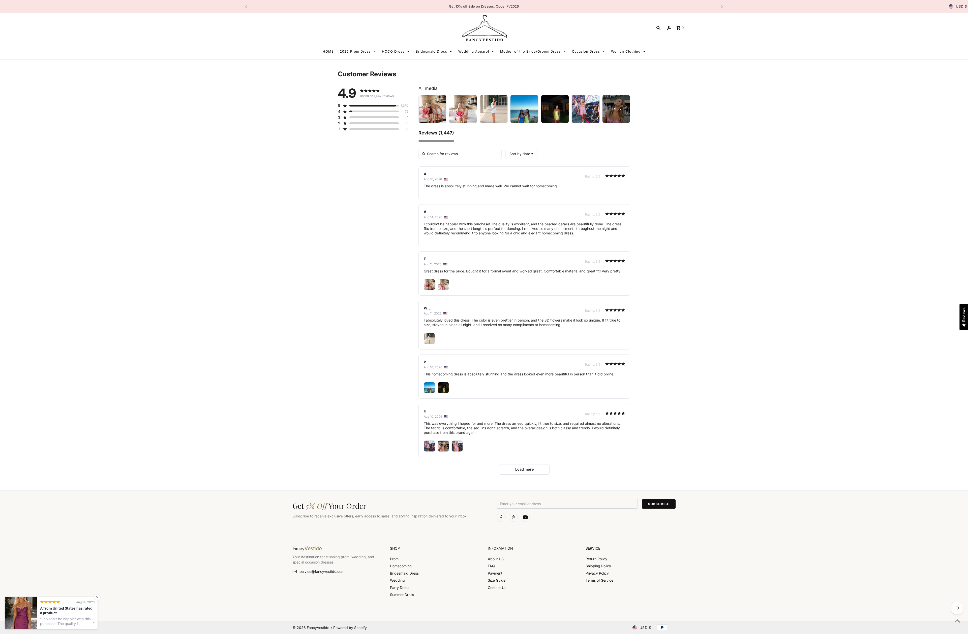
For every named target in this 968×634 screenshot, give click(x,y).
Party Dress (399, 587)
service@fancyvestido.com (321, 571)
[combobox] (521, 154)
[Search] (658, 27)
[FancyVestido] (484, 27)
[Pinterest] (513, 517)
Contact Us (497, 587)
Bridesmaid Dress (404, 573)
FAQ (491, 566)
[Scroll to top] (957, 620)
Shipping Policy (598, 566)
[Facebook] (501, 517)
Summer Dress (402, 594)
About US (496, 559)
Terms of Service (599, 580)
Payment (495, 573)
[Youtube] (525, 517)
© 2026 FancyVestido (311, 627)
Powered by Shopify (350, 627)
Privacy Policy (597, 573)
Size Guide (496, 580)
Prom (394, 559)
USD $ (961, 6)
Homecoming (401, 566)
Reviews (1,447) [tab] (436, 133)
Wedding (397, 580)
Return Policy (596, 559)
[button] (368, 105)
